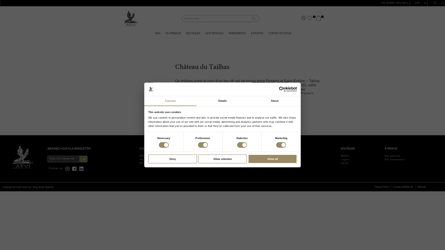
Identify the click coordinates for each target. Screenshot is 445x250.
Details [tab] (222, 100)
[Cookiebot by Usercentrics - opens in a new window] (281, 89)
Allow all (272, 158)
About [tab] (274, 100)
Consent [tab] (170, 100)
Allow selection (222, 158)
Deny (172, 158)
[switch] (203, 145)
